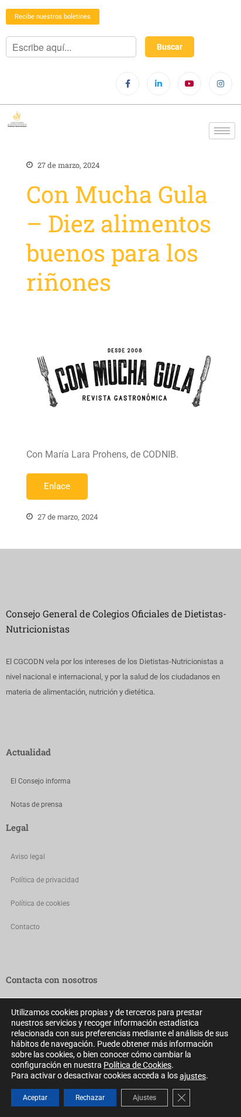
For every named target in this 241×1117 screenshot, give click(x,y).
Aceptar (35, 1098)
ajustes (193, 1076)
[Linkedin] (158, 83)
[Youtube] (189, 83)
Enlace (57, 486)
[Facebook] (127, 83)
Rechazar (90, 1098)
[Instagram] (220, 83)
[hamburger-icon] (222, 130)
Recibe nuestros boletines (53, 16)
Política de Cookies (137, 1065)
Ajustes (144, 1098)
